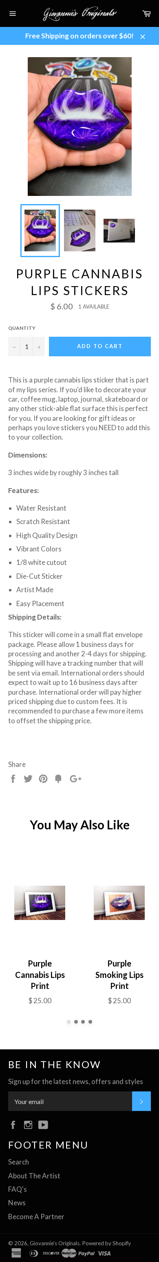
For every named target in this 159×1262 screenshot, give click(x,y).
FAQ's (17, 1189)
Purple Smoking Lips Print (119, 974)
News (17, 1202)
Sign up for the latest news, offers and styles (75, 1081)
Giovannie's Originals (55, 1243)
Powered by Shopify (106, 1243)
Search (18, 1162)
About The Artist (34, 1175)
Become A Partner (36, 1216)
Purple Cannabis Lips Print (40, 974)
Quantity (21, 328)
